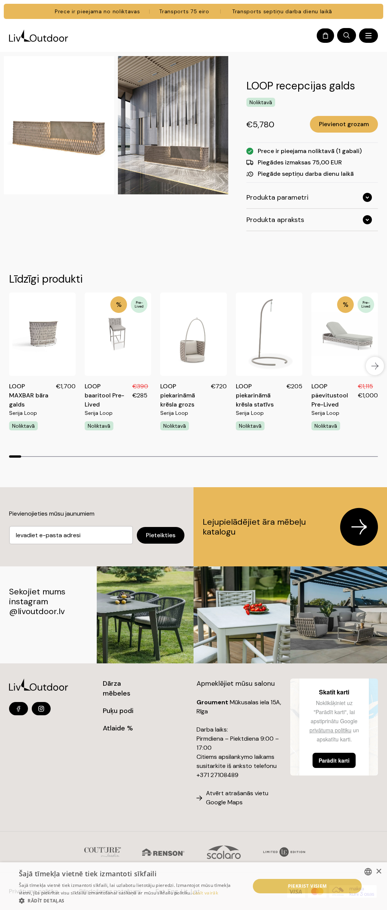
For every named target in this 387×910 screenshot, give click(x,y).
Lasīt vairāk (205, 893)
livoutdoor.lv (41, 611)
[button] (131, 900)
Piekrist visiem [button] (307, 886)
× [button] (378, 871)
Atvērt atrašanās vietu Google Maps (237, 797)
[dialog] (193, 886)
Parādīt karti (334, 760)
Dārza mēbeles (116, 688)
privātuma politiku (330, 730)
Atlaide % (118, 728)
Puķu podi (118, 710)
